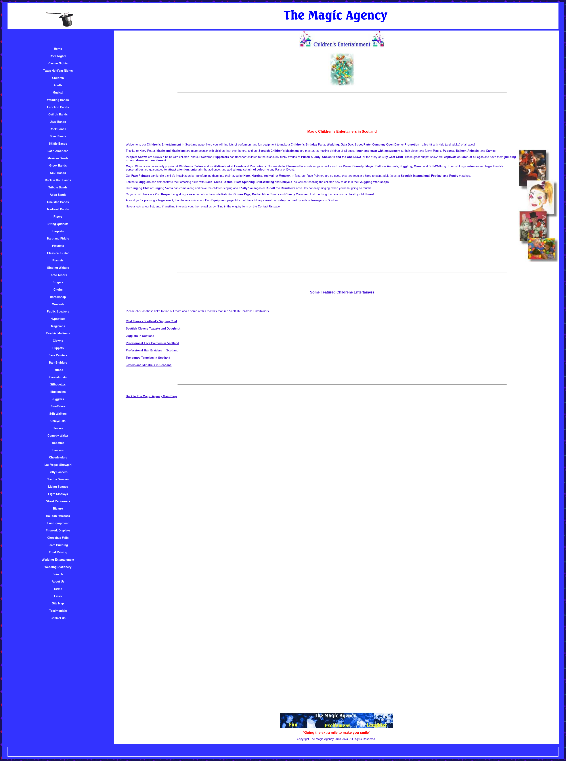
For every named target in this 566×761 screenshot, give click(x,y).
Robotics (58, 443)
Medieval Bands (58, 209)
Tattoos (58, 370)
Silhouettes (58, 384)
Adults (58, 85)
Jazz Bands (58, 121)
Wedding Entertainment (58, 559)
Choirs (58, 289)
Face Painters (58, 355)
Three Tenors (58, 275)
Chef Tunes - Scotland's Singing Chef (151, 321)
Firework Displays (58, 530)
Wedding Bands (58, 100)
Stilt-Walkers (58, 413)
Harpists (58, 231)
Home (58, 48)
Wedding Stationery (57, 567)
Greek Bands (58, 165)
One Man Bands (58, 202)
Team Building (58, 545)
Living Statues (58, 486)
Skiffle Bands (58, 143)
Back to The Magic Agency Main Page (151, 396)
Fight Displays (58, 494)
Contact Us (58, 618)
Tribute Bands (57, 187)
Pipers (58, 216)
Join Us (58, 574)
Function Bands (58, 107)
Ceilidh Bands (58, 114)
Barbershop (58, 297)
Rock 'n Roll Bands (58, 180)
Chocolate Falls (58, 537)
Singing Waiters (58, 267)
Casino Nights (58, 63)
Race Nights (58, 56)
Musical (58, 92)
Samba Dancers (58, 479)
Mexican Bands (58, 158)
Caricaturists (58, 377)
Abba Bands (58, 194)
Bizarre (58, 508)
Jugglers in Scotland (140, 335)
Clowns (58, 340)
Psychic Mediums (58, 333)
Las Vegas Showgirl (58, 464)
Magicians (58, 326)
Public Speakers (58, 311)
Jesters (58, 428)
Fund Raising (58, 552)
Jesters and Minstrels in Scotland (149, 365)
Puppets (58, 348)
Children (58, 78)
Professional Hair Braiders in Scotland (152, 350)
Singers (58, 282)
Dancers (57, 450)
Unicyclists (57, 421)
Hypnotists (58, 318)
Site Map (58, 603)
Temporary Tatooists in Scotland (148, 357)
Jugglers (58, 399)
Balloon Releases (58, 516)
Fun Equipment (58, 523)
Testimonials (58, 610)
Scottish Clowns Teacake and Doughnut (153, 328)
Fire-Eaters (58, 406)
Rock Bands (58, 129)
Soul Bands (58, 172)
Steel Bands (58, 136)
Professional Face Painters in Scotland (152, 343)
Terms (58, 588)
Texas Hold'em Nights (58, 70)
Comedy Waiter (58, 435)
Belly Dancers (58, 472)
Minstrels (58, 304)
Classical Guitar (58, 253)
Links (58, 596)
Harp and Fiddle (58, 238)
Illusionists (58, 391)
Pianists (57, 260)
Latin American (58, 151)
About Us (58, 581)
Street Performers (58, 501)
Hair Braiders (58, 362)
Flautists (58, 245)
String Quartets (58, 224)
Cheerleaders (58, 457)
